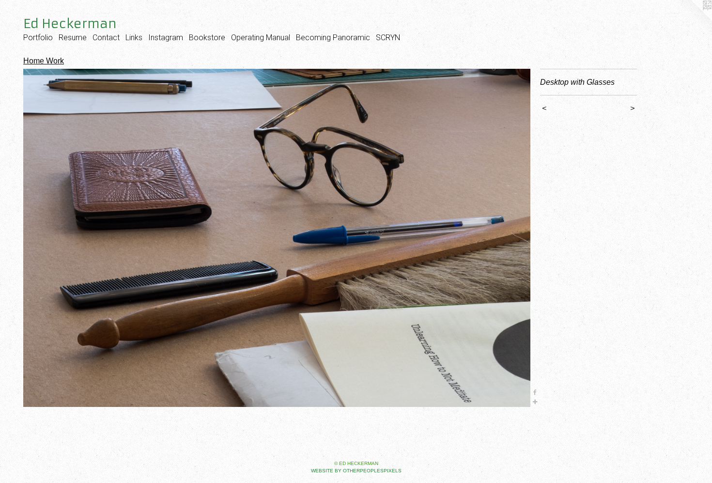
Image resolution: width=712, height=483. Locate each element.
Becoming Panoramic (333, 37)
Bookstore (207, 37)
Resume (73, 37)
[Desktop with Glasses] (276, 238)
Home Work (43, 61)
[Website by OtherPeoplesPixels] (692, 19)
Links (133, 37)
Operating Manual (260, 37)
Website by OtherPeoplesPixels (356, 470)
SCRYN (388, 37)
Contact (106, 37)
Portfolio (38, 37)
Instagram (165, 37)
